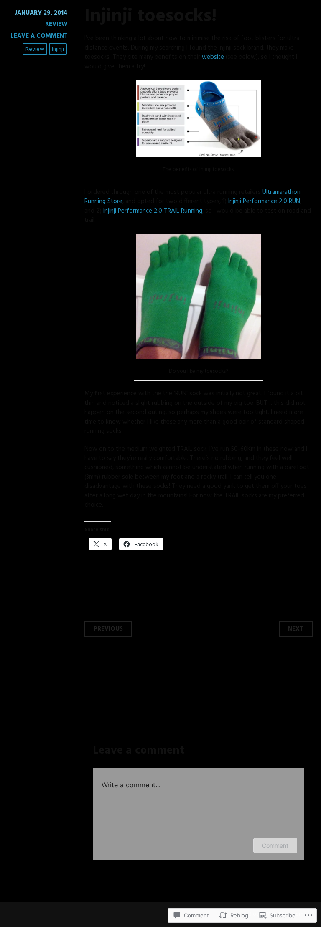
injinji (58, 49)
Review (56, 24)
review (34, 49)
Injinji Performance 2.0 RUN (264, 201)
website (213, 57)
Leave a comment (39, 36)
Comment (275, 845)
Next (295, 629)
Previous (108, 629)
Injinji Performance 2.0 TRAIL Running (152, 211)
